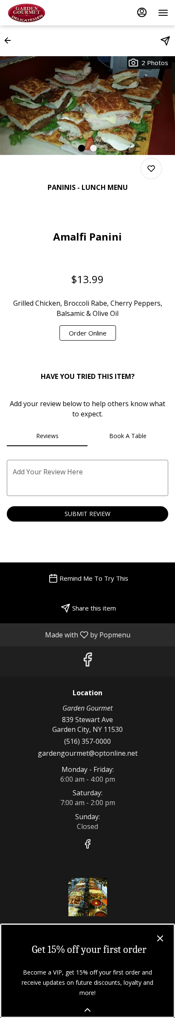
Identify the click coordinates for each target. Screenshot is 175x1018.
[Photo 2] (93, 148)
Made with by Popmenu (68, 634)
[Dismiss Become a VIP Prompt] (160, 938)
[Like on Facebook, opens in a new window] (87, 661)
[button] (10, 40)
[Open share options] (165, 40)
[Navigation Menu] (163, 13)
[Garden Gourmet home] (45, 12)
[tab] (47, 436)
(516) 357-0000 (87, 741)
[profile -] (142, 12)
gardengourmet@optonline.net (88, 753)
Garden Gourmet (87, 897)
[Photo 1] (81, 148)
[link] (87, 333)
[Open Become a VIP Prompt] (87, 1010)
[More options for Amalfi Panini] (151, 168)
